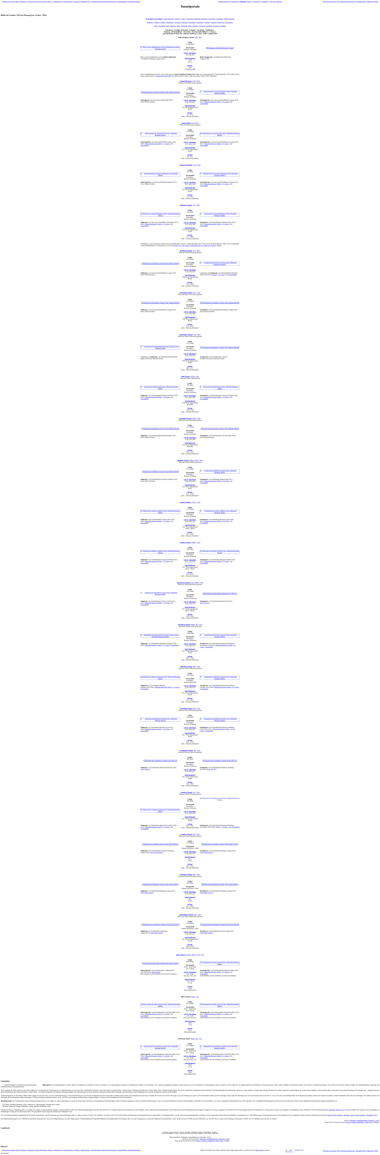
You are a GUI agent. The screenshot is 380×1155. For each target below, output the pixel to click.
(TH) (197, 376)
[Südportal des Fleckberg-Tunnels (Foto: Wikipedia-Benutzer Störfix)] (160, 637)
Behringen (221, 22)
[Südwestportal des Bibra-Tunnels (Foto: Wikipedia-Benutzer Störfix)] (160, 1006)
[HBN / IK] (194, 624)
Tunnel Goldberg (185, 502)
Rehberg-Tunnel (185, 542)
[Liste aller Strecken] (275, 1)
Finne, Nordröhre (159, 26)
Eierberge (178, 19)
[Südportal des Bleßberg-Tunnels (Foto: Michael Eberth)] (160, 471)
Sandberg (214, 22)
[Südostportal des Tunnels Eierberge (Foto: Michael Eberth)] (160, 92)
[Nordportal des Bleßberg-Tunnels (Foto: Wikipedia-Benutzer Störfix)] (219, 472)
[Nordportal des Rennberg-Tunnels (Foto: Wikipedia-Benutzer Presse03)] (219, 264)
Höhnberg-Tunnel (186, 205)
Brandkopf (192, 22)
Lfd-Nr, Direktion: (190, 53)
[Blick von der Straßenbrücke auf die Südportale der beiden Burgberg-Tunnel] (160, 49)
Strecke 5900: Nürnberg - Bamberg (339, 1115)
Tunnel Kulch (186, 123)
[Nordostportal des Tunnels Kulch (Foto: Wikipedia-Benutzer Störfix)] (219, 135)
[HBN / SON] (194, 460)
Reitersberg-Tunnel (185, 334)
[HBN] (194, 542)
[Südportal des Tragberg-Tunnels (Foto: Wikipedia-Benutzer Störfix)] (160, 811)
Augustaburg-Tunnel (186, 915)
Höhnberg (197, 19)
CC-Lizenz (225, 102)
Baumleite (231, 19)
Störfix (218, 827)
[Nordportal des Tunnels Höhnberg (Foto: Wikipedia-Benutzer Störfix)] (219, 215)
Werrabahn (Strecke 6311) (336, 1110)
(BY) (200, 37)
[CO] (193, 123)
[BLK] (193, 997)
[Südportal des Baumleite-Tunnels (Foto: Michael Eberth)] (160, 429)
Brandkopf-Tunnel (186, 708)
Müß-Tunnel (185, 376)
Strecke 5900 (191, 69)
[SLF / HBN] (195, 583)
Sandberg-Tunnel (186, 834)
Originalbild (203, 103)
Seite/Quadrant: (190, 58)
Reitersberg (219, 19)
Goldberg (157, 22)
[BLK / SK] (194, 1039)
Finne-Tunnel (180, 955)
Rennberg (204, 19)
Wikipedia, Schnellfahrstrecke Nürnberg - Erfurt (364, 1120)
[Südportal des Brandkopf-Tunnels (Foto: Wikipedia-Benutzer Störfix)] (160, 720)
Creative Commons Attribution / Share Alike (358, 1122)
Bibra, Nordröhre (182, 26)
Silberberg (185, 22)
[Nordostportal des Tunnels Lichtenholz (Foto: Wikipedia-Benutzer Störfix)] (219, 175)
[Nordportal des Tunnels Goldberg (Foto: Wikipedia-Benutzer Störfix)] (219, 512)
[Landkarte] (264, 1)
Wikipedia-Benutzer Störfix (212, 102)
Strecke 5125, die (194, 245)
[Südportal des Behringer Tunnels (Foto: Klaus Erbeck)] (160, 884)
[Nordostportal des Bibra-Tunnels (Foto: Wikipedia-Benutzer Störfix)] (219, 1006)
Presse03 (214, 275)
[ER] (196, 37)
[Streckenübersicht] (224, 1)
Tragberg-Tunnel (186, 792)
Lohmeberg (200, 22)
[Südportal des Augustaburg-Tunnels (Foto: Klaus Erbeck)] (160, 924)
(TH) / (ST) (200, 955)
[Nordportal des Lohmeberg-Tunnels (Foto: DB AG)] (220, 760)
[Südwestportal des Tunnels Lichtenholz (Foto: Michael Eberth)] (160, 175)
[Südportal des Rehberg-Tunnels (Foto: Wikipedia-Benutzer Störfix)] (160, 553)
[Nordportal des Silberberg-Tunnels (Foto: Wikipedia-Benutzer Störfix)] (219, 678)
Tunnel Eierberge (186, 81)
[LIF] (194, 81)
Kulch (183, 19)
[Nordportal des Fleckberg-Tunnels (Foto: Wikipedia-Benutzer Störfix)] (219, 637)
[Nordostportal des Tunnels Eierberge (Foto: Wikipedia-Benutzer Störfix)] (219, 93)
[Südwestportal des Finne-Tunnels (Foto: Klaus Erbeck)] (160, 963)
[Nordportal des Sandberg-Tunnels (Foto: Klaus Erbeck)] (219, 844)
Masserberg (170, 22)
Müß (225, 19)
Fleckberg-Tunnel (184, 624)
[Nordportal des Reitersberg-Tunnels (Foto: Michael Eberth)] (219, 347)
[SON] (193, 376)
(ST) (197, 997)
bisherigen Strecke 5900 (163, 76)
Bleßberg (150, 22)
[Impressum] (235, 1)
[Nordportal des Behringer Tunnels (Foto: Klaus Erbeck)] (219, 884)
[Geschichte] (256, 1)
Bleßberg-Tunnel (183, 460)
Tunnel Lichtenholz (185, 165)
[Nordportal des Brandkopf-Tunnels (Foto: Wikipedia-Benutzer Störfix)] (219, 720)
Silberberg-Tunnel (186, 666)
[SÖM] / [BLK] (191, 955)
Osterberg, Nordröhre (205, 26)
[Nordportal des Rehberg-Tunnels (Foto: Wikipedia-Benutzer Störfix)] (219, 553)
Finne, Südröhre (171, 26)
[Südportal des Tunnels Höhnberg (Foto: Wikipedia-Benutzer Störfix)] (160, 215)
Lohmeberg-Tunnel (186, 750)
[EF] (195, 915)
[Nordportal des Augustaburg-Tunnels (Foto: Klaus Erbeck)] (219, 924)
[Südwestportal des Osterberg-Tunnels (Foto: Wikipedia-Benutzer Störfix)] (160, 1048)
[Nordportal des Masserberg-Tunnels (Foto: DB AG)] (220, 593)
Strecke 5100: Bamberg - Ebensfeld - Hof (364, 1115)
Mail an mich (260, 1150)
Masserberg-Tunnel (183, 583)
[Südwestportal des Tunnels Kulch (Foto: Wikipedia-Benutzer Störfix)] (160, 135)
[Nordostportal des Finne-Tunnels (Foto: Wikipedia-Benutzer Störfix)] (219, 964)
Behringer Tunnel (186, 874)
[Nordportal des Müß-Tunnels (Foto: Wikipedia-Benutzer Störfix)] (219, 388)
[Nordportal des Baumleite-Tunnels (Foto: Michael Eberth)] (220, 429)
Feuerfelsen (212, 19)
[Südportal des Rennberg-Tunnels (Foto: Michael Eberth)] (160, 263)
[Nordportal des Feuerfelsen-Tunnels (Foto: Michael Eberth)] (219, 303)
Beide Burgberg (169, 19)
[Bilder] (249, 1)
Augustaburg (229, 22)
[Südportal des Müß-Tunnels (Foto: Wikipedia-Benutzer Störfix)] (160, 388)
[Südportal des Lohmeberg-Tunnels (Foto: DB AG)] (160, 760)
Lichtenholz (189, 19)
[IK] (194, 666)
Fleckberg (178, 22)
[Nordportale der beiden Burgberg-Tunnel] (219, 48)
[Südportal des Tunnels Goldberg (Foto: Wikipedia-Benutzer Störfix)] (160, 512)
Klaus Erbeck (156, 972)
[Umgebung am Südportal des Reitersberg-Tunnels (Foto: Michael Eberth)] (160, 348)
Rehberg (163, 22)
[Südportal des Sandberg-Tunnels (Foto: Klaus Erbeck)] (160, 844)
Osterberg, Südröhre (219, 26)
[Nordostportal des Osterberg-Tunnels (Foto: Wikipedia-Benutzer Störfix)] (219, 1048)
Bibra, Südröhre (193, 26)
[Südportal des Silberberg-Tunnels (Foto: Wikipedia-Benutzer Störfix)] (160, 678)
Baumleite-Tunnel (185, 418)
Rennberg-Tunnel (186, 251)
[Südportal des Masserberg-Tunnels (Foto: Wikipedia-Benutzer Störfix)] (160, 594)
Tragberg (207, 22)
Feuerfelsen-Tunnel (186, 292)
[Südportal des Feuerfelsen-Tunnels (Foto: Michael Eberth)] (160, 303)
